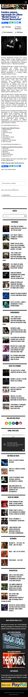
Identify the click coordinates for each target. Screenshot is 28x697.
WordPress (16, 694)
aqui (17, 125)
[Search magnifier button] (25, 216)
